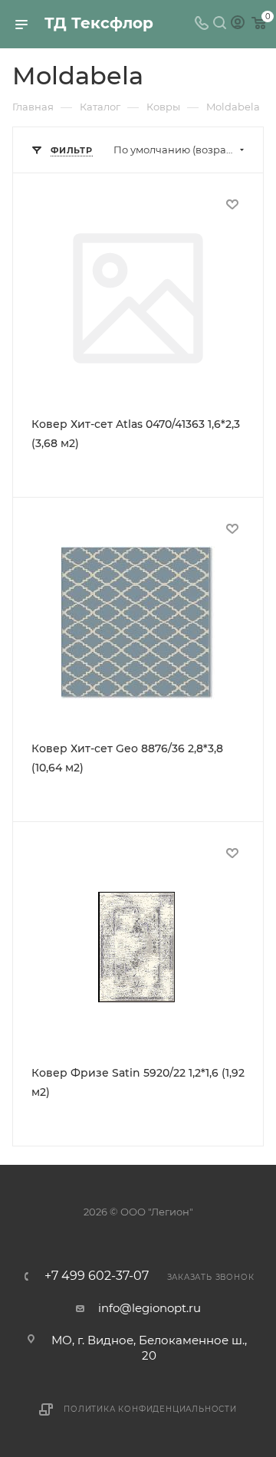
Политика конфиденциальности (150, 1409)
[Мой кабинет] (238, 24)
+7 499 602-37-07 (96, 1276)
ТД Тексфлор (98, 23)
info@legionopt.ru (149, 1308)
